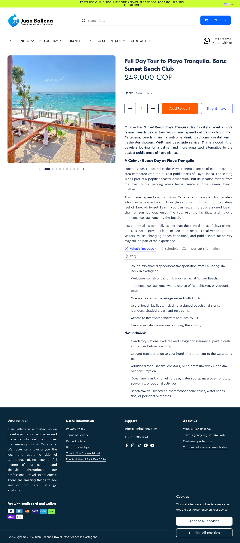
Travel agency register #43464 (204, 435)
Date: (128, 93)
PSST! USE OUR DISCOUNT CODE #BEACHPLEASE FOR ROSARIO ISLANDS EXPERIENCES (132, 4)
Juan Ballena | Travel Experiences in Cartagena (66, 537)
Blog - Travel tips (77, 447)
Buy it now (216, 108)
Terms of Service (77, 435)
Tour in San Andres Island (83, 453)
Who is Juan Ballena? (197, 429)
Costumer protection (197, 441)
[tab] (140, 249)
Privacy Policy (75, 429)
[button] (215, 20)
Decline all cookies (204, 532)
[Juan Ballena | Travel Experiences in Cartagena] (31, 20)
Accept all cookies (204, 521)
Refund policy (75, 441)
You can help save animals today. (205, 447)
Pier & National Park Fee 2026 (86, 459)
